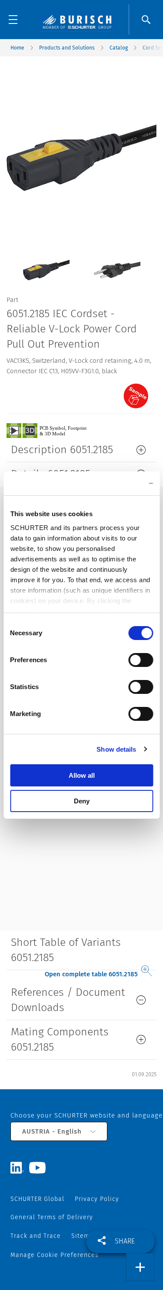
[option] (46, 263)
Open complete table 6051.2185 (91, 974)
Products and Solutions (67, 48)
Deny (82, 801)
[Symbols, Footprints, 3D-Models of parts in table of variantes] (56, 430)
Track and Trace (35, 1236)
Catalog (119, 48)
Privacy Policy (97, 1199)
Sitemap (84, 1236)
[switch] (140, 660)
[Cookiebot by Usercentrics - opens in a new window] (116, 483)
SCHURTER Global (37, 1199)
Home (17, 48)
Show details (116, 749)
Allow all (82, 775)
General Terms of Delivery (51, 1217)
